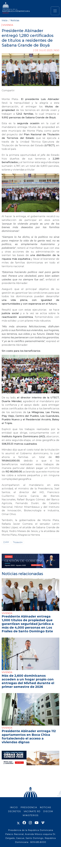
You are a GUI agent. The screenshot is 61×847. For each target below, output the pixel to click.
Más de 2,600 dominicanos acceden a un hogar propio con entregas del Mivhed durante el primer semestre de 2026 (28, 681)
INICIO (14, 807)
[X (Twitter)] (18, 823)
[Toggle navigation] (55, 11)
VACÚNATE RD (32, 811)
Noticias (14, 20)
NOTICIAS (45, 807)
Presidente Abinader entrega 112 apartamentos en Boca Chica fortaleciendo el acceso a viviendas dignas (29, 736)
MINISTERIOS (30, 815)
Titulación (18, 542)
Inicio (5, 20)
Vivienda (8, 25)
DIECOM (48, 811)
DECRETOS (14, 811)
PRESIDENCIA (29, 807)
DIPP (6, 542)
